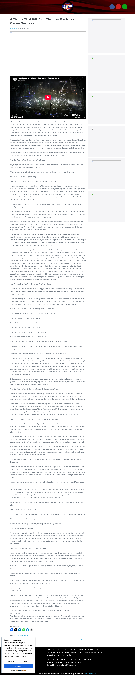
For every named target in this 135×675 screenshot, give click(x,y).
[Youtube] (118, 6)
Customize (11, 662)
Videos (26, 635)
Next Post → (81, 640)
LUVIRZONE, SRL (90, 674)
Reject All (26, 662)
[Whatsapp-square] (124, 6)
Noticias (20, 635)
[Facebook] (112, 6)
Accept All (18, 666)
